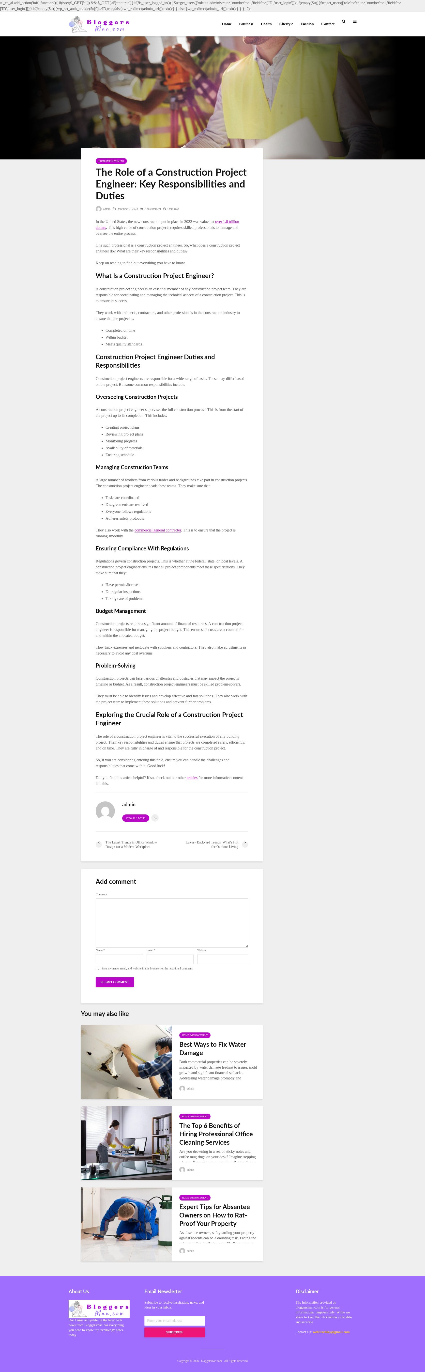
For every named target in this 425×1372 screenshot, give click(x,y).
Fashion (307, 24)
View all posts (136, 818)
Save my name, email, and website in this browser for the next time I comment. (147, 968)
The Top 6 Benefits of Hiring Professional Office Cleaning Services (216, 1134)
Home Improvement (111, 161)
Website (201, 950)
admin (106, 209)
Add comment (152, 209)
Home (227, 24)
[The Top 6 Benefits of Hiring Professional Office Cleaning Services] (126, 1142)
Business (246, 24)
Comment (101, 894)
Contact (327, 24)
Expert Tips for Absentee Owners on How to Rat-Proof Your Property (214, 1215)
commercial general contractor (158, 530)
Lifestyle (286, 24)
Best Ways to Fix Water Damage (212, 1049)
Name (100, 950)
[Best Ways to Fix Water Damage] (126, 1061)
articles (192, 778)
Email (151, 950)
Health (266, 24)
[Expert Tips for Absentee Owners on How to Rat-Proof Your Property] (126, 1224)
